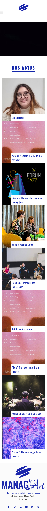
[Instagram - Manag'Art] (32, 507)
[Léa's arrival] (23, 99)
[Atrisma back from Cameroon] (23, 396)
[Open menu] (1, 12)
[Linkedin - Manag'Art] (21, 507)
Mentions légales (34, 493)
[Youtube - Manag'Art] (26, 507)
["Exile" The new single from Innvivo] (23, 353)
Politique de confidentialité (16, 493)
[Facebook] (9, 507)
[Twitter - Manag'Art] (15, 507)
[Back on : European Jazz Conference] (23, 269)
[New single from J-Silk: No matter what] (23, 142)
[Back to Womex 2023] (23, 226)
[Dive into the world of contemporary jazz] (23, 184)
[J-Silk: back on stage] (23, 311)
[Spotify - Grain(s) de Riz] (38, 507)
